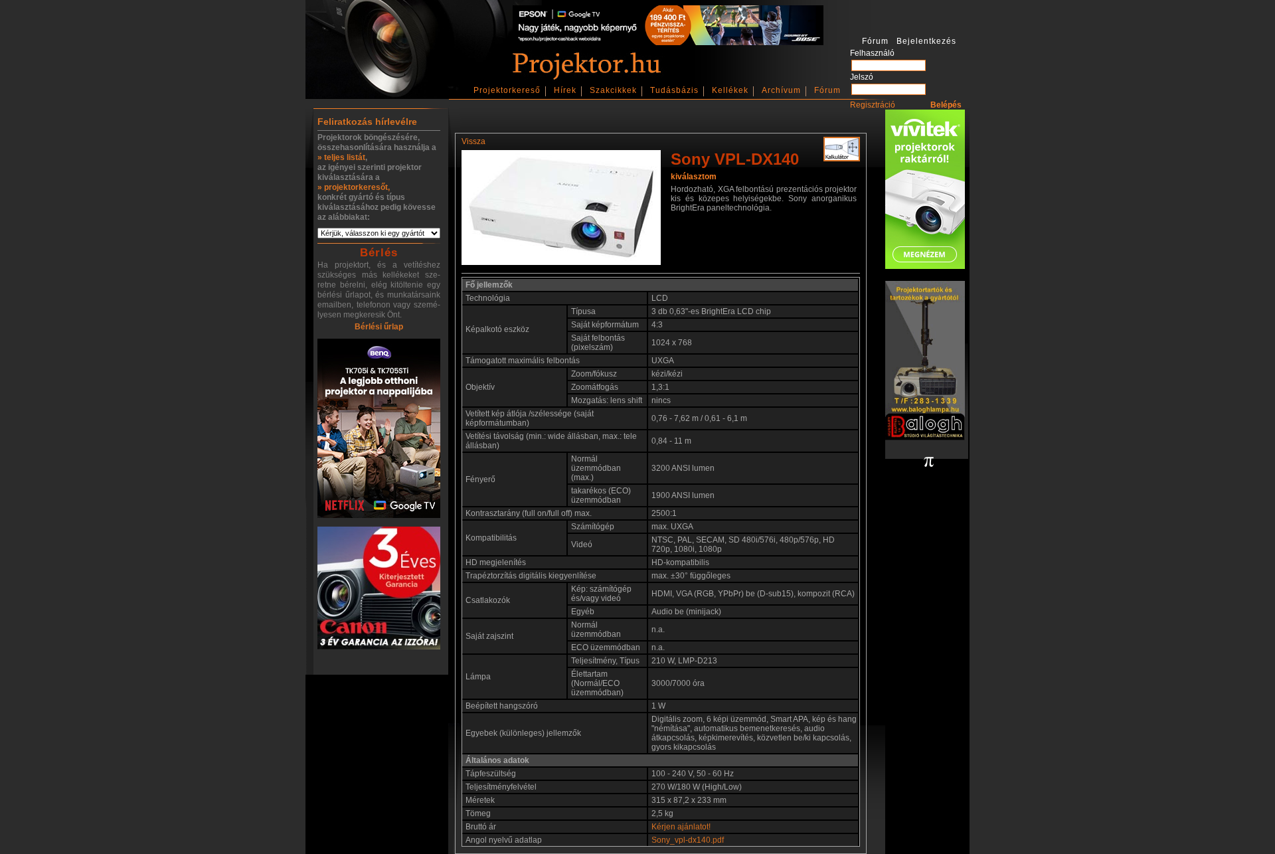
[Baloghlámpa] (925, 361)
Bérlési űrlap (379, 326)
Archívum (781, 90)
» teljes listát (341, 157)
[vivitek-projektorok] (925, 190)
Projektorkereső (507, 90)
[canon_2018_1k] (378, 589)
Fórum (827, 90)
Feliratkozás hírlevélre (367, 121)
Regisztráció (872, 105)
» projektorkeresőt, (353, 187)
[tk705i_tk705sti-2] (378, 429)
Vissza (473, 141)
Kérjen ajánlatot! (681, 826)
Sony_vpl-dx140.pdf (687, 840)
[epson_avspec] (668, 42)
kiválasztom (694, 176)
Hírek (565, 90)
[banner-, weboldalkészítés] (929, 463)
